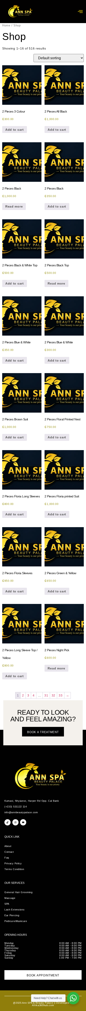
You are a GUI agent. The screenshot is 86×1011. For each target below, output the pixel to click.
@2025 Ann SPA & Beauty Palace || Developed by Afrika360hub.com (43, 1004)
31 (46, 695)
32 (53, 695)
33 (60, 695)
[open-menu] (80, 11)
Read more (14, 206)
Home (6, 25)
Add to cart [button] (14, 129)
